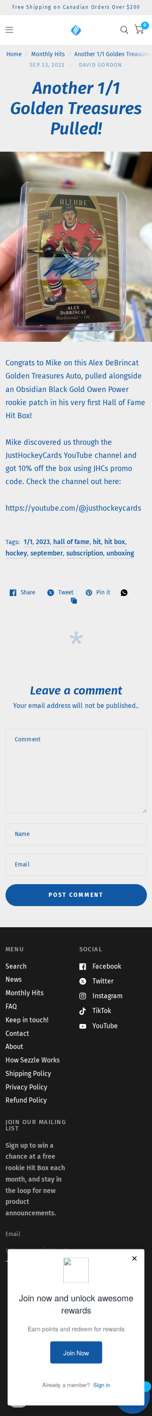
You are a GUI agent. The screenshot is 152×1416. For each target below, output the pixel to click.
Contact (17, 1033)
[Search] (124, 30)
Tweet (65, 592)
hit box (114, 542)
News (13, 979)
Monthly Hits (48, 54)
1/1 (28, 542)
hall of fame (71, 542)
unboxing (120, 553)
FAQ (11, 1006)
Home (14, 54)
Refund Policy (26, 1100)
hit (97, 542)
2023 (43, 542)
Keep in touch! (27, 1020)
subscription (84, 553)
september (46, 553)
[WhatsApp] (126, 592)
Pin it (103, 592)
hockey (16, 553)
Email (12, 1234)
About (14, 1047)
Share (28, 592)
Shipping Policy (28, 1074)
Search (16, 966)
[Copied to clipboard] (76, 601)
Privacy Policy (26, 1087)
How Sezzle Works (32, 1060)
